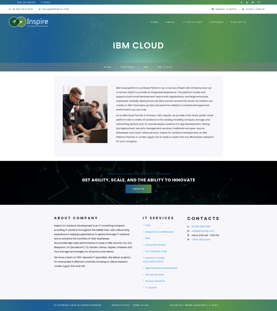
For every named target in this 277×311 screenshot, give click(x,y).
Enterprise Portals (155, 244)
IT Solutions (193, 22)
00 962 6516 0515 (23, 9)
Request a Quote (226, 9)
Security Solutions (155, 281)
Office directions (201, 239)
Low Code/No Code (156, 251)
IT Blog (45, 2)
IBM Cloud (165, 67)
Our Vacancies (26, 2)
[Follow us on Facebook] (241, 2)
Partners (217, 22)
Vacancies (176, 305)
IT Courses (151, 287)
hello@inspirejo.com (56, 9)
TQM (147, 225)
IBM (145, 67)
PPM (147, 238)
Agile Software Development (161, 268)
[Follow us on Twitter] (253, 2)
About (170, 22)
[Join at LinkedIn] (247, 2)
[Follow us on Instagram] (259, 2)
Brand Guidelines (195, 305)
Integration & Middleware (159, 232)
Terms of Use (141, 305)
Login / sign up (255, 9)
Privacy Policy (121, 305)
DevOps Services (154, 274)
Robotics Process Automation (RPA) (154, 259)
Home (155, 22)
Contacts (238, 22)
